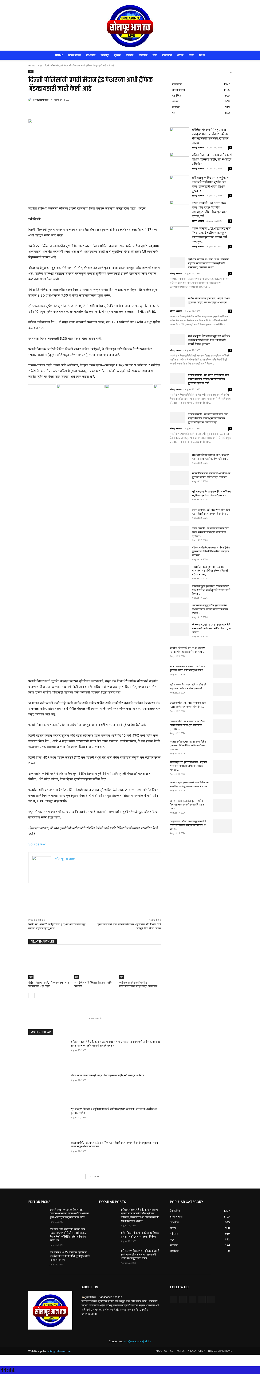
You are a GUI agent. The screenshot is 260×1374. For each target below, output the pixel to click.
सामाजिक (143, 55)
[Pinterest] (73, 109)
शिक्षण (202, 55)
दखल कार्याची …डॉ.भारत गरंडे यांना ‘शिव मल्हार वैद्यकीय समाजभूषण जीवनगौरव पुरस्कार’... (210, 532)
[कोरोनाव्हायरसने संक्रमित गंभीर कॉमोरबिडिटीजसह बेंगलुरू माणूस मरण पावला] (140, 964)
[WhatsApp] (82, 109)
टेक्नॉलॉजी (167, 55)
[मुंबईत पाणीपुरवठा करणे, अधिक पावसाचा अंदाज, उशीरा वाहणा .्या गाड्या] (49, 964)
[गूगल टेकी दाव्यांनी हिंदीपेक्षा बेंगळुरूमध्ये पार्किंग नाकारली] (95, 964)
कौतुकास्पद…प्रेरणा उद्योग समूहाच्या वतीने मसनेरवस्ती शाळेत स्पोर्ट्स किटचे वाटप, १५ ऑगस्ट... (211, 628)
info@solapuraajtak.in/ (137, 1341)
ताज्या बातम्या (74, 55)
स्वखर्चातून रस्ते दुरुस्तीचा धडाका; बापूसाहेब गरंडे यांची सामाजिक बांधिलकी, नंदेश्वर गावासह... (210, 570)
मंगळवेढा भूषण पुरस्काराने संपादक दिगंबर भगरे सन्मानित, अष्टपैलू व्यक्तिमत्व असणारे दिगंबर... (211, 590)
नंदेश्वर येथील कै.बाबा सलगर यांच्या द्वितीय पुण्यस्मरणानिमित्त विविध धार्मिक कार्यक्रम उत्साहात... (211, 551)
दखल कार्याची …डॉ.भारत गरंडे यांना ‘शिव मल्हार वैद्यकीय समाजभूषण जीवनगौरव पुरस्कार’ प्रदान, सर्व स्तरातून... (208, 418)
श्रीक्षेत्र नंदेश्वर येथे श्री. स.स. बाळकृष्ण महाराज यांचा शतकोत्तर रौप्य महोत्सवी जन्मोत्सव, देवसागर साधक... (208, 263)
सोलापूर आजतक (42, 99)
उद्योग (191, 55)
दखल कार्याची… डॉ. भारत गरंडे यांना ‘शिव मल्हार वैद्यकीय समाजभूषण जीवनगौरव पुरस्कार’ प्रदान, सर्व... (208, 379)
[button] (227, 55)
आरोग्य (180, 55)
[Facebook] (56, 109)
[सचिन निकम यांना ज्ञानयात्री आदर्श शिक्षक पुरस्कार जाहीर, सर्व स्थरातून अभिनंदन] (48, 1087)
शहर (155, 55)
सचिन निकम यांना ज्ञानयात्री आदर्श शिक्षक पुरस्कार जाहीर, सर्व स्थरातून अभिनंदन (107, 1075)
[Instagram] (202, 1299)
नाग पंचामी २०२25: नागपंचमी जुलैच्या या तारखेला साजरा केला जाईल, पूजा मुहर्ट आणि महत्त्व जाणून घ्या (70, 1256)
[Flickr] (192, 1299)
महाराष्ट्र (105, 55)
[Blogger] (173, 1299)
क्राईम (117, 55)
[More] (91, 109)
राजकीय (129, 55)
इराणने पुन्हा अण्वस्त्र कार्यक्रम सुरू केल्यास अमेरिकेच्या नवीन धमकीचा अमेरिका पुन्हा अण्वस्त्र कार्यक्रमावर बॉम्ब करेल (69, 1213)
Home (59, 55)
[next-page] (36, 995)
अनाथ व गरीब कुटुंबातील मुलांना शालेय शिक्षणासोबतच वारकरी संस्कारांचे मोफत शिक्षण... (210, 609)
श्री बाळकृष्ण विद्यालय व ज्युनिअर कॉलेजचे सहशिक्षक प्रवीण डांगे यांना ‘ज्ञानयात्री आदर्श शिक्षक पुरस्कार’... (209, 340)
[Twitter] (64, 109)
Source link (36, 844)
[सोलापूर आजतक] (130, 25)
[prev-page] (30, 995)
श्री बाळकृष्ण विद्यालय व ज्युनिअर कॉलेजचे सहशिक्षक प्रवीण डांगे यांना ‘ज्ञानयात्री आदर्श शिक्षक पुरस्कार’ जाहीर (140, 1254)
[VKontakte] (211, 1299)
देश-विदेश (90, 55)
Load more (94, 1176)
